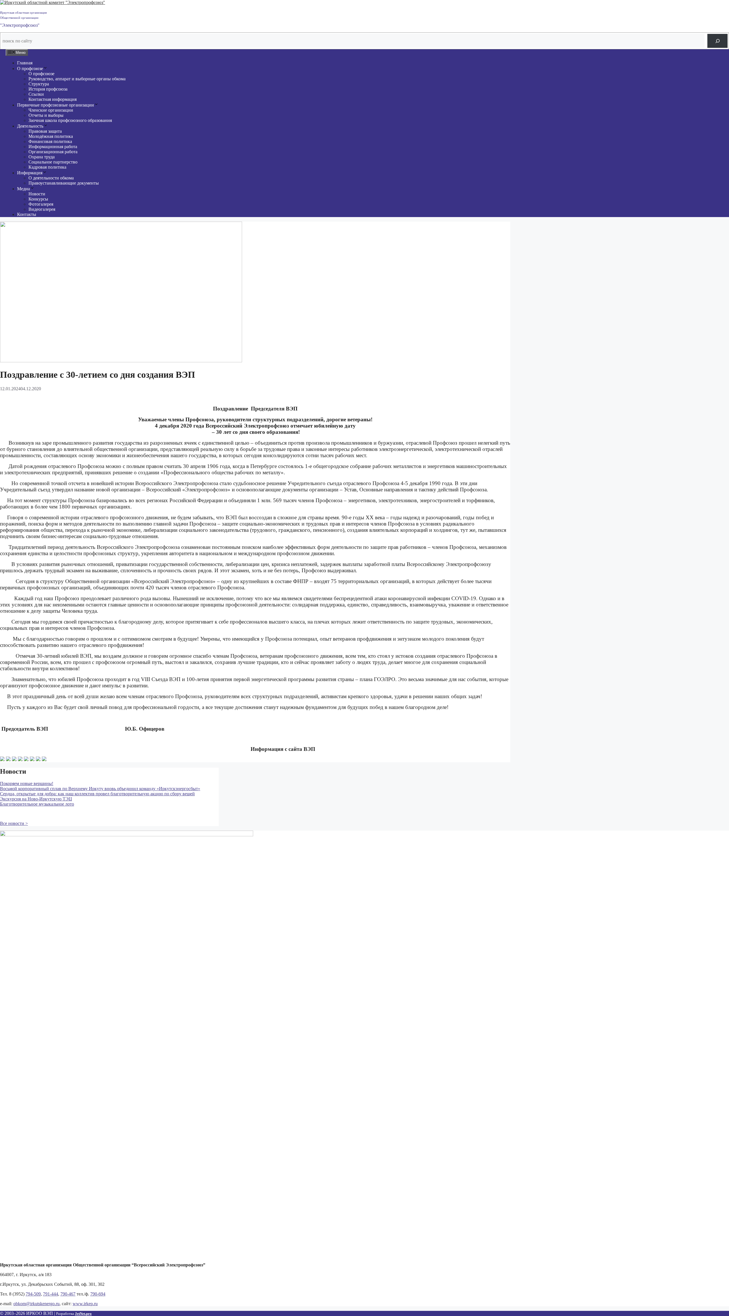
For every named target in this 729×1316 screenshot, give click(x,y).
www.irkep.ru (85, 1303)
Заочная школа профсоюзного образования (70, 120)
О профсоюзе (30, 68)
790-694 (97, 1294)
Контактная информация (52, 99)
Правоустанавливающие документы (63, 183)
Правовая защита (45, 131)
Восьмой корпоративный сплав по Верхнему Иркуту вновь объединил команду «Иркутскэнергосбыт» (100, 788)
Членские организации (50, 110)
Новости (36, 193)
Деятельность (30, 126)
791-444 (50, 1294)
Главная (24, 62)
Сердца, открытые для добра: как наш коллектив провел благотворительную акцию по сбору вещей (97, 793)
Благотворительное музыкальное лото (37, 804)
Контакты (26, 214)
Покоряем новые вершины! (26, 783)
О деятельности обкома (51, 177)
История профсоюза (47, 89)
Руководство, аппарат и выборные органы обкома (77, 78)
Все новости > (14, 823)
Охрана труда (41, 156)
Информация (29, 172)
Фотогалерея (40, 204)
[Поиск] (717, 41)
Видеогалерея (41, 209)
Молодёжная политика (50, 136)
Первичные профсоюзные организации (55, 105)
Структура (38, 83)
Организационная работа (52, 151)
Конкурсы (38, 199)
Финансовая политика (50, 141)
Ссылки (36, 94)
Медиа (23, 188)
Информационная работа (52, 146)
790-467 (67, 1294)
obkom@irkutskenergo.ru (36, 1303)
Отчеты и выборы (46, 115)
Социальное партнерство (52, 162)
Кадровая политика (47, 167)
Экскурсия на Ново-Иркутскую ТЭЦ (36, 798)
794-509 (33, 1294)
